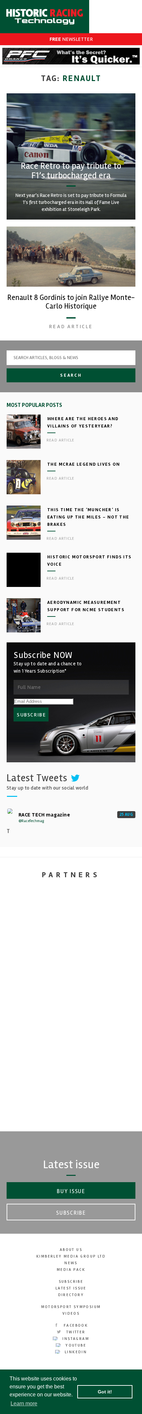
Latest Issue (71, 1288)
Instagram (75, 1338)
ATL (71, 1056)
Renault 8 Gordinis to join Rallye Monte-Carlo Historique (71, 302)
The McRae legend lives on (83, 464)
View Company (71, 1116)
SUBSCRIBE (31, 714)
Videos (71, 1313)
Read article (71, 326)
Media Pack (71, 1269)
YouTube (75, 1345)
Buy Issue (71, 1191)
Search (71, 375)
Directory (71, 1294)
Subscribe (71, 1212)
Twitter (74, 1332)
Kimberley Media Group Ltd (71, 1256)
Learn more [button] (24, 1403)
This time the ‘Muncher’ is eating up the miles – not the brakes (88, 517)
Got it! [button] (105, 1391)
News (71, 1263)
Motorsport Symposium (71, 1306)
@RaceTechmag (31, 820)
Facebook (75, 1325)
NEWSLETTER (71, 39)
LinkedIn (75, 1352)
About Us (71, 1249)
